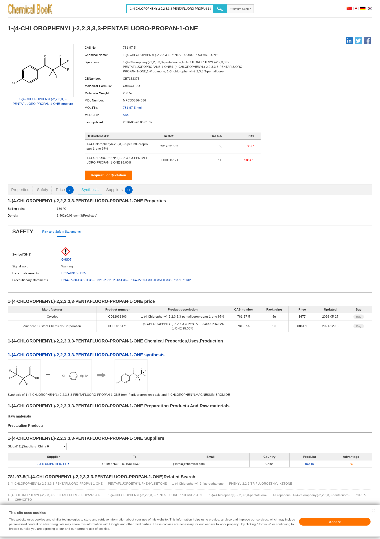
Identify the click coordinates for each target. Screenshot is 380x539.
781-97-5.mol (132, 107)
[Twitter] (358, 40)
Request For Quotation (108, 175)
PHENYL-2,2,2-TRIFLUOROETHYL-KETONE (260, 483)
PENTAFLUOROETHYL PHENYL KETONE (137, 483)
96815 (309, 463)
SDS (126, 115)
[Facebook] (367, 40)
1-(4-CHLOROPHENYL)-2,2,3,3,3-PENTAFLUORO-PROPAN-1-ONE (55, 483)
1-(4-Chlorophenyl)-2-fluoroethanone (198, 483)
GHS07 (66, 259)
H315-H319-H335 (73, 273)
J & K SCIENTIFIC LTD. (53, 463)
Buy (358, 316)
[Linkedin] (349, 40)
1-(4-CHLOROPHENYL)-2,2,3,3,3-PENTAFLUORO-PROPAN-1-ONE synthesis (86, 354)
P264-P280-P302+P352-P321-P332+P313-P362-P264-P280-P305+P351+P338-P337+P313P (126, 280)
